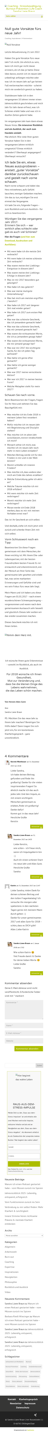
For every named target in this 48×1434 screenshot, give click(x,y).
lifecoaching (23, 1376)
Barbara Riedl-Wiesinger (17, 1316)
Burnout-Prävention (12, 1366)
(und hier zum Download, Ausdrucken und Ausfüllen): (20, 240)
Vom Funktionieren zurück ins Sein (22, 1202)
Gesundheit (9, 1371)
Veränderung (35, 1386)
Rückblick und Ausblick (16, 1287)
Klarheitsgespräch (28, 1399)
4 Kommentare (27, 38)
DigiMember (30, 1430)
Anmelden (24, 1164)
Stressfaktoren (10, 1386)
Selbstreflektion (34, 1376)
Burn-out (9, 1256)
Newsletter (15, 1403)
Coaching (8, 38)
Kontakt (12, 1399)
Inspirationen (16, 38)
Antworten (35, 826)
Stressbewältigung (31, 1381)
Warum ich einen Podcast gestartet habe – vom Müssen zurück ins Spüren (23, 1307)
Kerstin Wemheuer (18, 761)
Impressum (30, 1403)
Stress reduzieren (23, 1386)
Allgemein (10, 1246)
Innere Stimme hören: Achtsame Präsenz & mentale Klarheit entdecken (21, 1220)
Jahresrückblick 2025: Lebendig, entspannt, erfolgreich (24, 1333)
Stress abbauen (17, 1381)
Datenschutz (22, 1407)
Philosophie (11, 1282)
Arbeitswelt (11, 1251)
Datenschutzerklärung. (15, 1171)
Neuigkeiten (11, 1277)
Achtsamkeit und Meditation (15, 1362)
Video (7, 1292)
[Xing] (35, 1415)
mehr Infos (22, 1169)
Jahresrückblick (35, 1371)
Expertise (9, 1266)
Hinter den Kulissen (21, 1371)
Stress (8, 1381)
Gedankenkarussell (35, 1366)
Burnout (28, 1362)
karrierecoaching (11, 1376)
